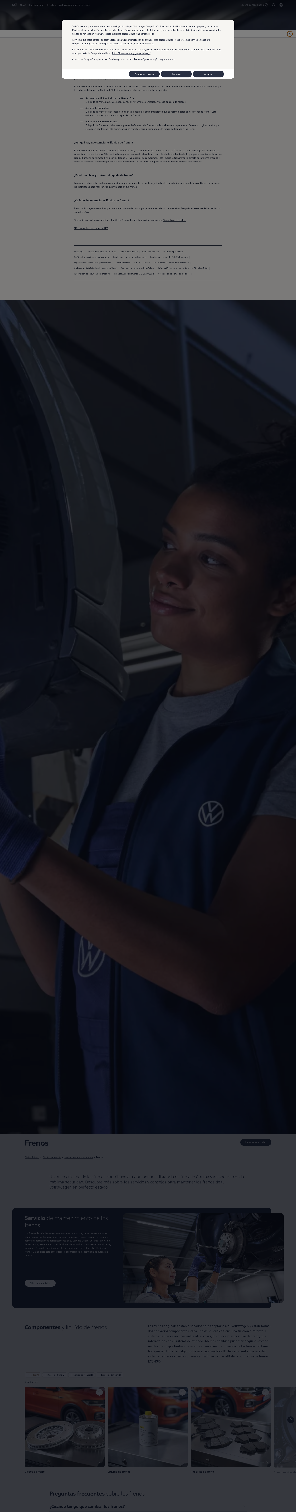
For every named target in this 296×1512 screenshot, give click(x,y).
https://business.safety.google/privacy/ (131, 53)
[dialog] (148, 756)
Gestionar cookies (144, 74)
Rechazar (176, 74)
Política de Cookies (180, 49)
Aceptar (208, 74)
